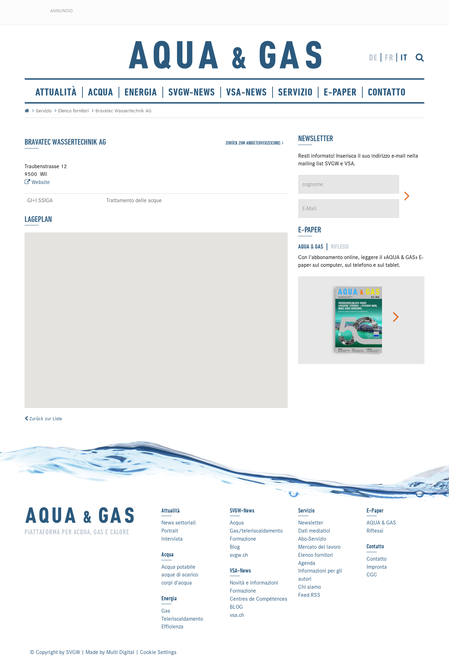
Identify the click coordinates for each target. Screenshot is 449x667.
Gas (165, 611)
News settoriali (178, 523)
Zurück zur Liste (45, 418)
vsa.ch (237, 615)
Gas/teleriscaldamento (256, 531)
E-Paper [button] (340, 92)
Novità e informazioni (254, 583)
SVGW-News (191, 92)
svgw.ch (239, 555)
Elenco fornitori (73, 110)
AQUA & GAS (381, 523)
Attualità (56, 92)
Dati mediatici (314, 531)
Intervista (172, 539)
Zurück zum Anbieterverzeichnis (254, 143)
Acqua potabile (178, 567)
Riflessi (375, 531)
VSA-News (246, 92)
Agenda (306, 563)
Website (40, 182)
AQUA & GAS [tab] (310, 246)
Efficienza (172, 626)
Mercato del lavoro (319, 547)
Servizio (44, 110)
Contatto (377, 559)
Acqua (100, 92)
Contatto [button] (387, 92)
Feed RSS (309, 595)
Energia (141, 92)
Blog (235, 547)
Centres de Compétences (258, 599)
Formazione (243, 539)
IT (404, 57)
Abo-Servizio (312, 539)
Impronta (377, 567)
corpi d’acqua (176, 583)
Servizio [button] (295, 92)
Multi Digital (120, 652)
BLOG (236, 607)
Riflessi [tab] (340, 246)
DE (373, 57)
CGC (372, 575)
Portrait (169, 531)
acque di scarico (179, 575)
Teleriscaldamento (182, 619)
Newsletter (310, 523)
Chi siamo (309, 587)
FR (389, 57)
